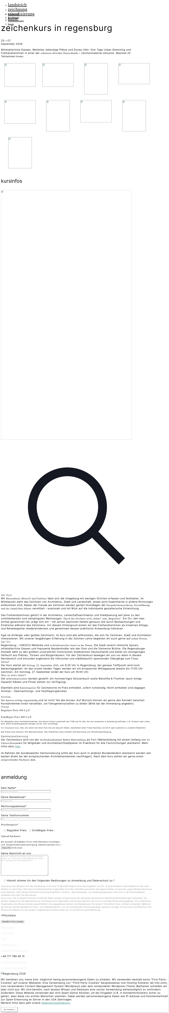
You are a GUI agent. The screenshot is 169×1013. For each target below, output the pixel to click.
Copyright (7, 932)
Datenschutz (9, 944)
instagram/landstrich (14, 962)
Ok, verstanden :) (9, 1009)
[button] (77, 617)
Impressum (8, 927)
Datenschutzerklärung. (56, 1002)
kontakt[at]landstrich (14, 950)
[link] (77, 392)
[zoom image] (77, 591)
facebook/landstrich (13, 967)
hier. (18, 746)
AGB (3, 938)
